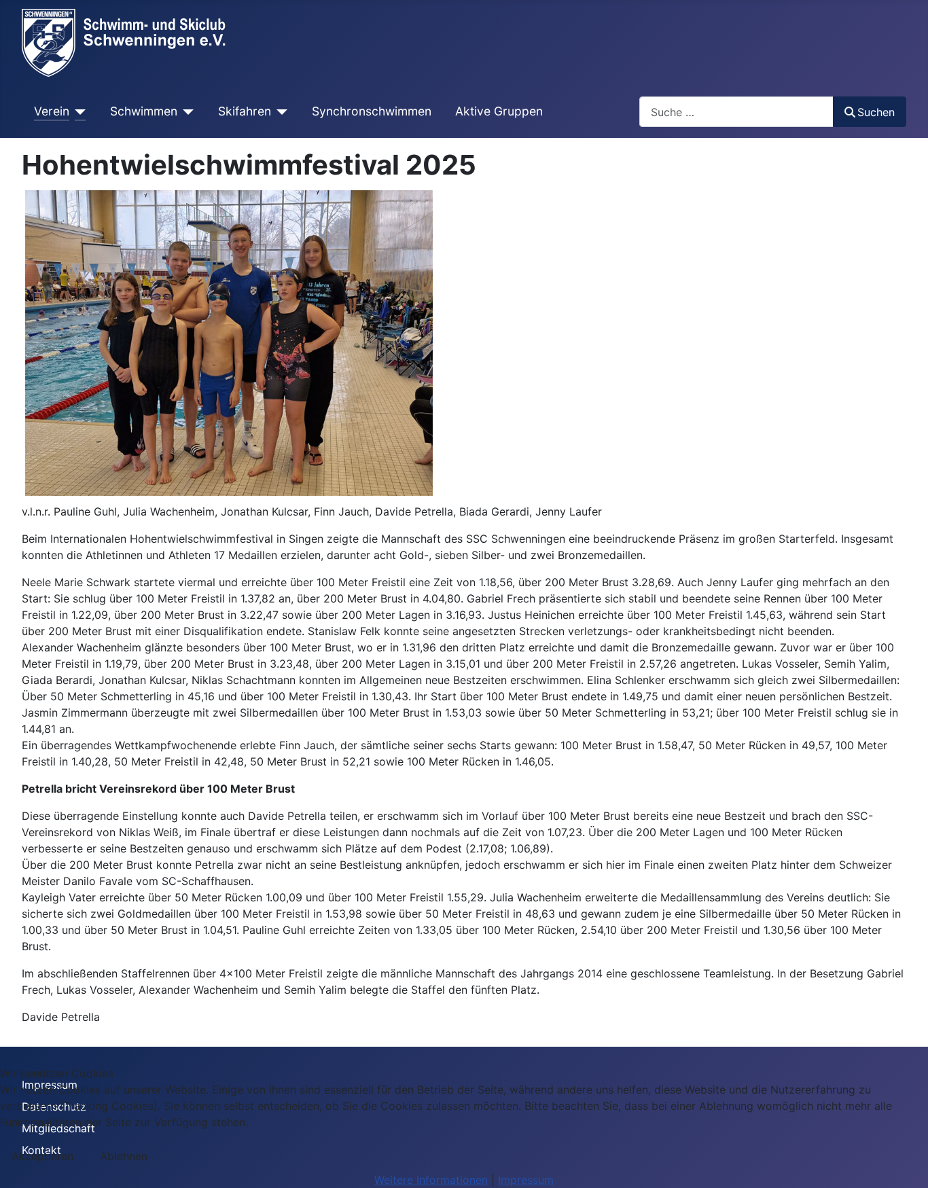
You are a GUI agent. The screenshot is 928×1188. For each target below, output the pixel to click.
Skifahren (244, 111)
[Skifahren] (279, 111)
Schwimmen (143, 111)
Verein (51, 111)
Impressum (526, 1180)
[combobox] (736, 111)
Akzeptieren (42, 1156)
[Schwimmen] (185, 111)
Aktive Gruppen (499, 111)
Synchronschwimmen (371, 111)
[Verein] (77, 111)
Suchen (876, 112)
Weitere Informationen (431, 1180)
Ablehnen (123, 1156)
